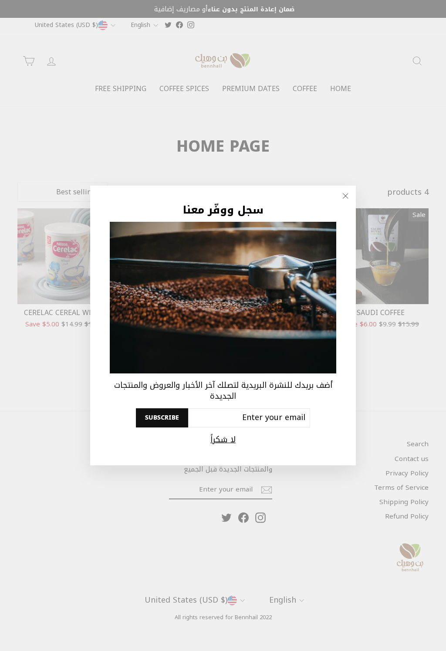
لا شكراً (223, 440)
